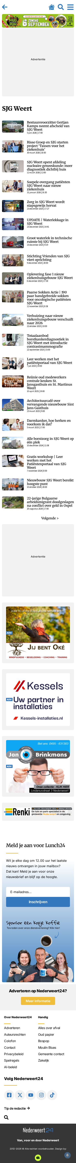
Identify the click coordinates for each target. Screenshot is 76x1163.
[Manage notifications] (67, 1155)
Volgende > (50, 518)
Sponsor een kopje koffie (33, 922)
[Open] (70, 7)
